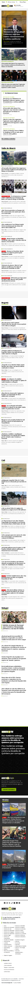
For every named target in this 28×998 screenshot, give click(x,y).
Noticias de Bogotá (7, 403)
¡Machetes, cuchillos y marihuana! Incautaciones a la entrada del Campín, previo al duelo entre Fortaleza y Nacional (13, 436)
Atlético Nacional (8, 946)
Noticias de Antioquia (7, 82)
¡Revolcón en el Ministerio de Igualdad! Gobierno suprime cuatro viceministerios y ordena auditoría (14, 34)
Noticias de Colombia (9, 26)
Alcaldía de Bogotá (19, 939)
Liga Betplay (7, 947)
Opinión (5, 949)
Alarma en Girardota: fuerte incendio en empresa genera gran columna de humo (12, 252)
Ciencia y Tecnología (20, 947)
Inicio (5, 925)
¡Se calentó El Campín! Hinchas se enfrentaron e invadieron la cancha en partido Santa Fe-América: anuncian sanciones (13, 648)
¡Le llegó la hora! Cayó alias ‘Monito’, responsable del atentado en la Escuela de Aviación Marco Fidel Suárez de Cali (13, 522)
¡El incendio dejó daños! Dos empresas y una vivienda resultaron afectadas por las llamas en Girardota (13, 65)
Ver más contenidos (9, 789)
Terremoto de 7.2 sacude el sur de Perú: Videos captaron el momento (13, 866)
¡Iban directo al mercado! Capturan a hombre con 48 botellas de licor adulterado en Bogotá (12, 394)
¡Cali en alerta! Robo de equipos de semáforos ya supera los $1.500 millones (13, 509)
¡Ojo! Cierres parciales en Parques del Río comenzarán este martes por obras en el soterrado (13, 211)
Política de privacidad (9, 969)
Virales (5, 800)
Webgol (4, 608)
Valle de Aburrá (8, 148)
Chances (17, 941)
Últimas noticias (11, 2)
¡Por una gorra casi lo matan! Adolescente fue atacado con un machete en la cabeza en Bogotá (13, 324)
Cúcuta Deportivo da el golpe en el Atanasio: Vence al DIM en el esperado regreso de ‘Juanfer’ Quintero (13, 658)
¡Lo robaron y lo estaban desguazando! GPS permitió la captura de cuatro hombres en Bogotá (13, 380)
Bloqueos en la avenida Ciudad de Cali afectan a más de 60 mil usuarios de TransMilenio (13, 421)
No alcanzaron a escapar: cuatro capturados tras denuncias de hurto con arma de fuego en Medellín (13, 197)
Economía (17, 942)
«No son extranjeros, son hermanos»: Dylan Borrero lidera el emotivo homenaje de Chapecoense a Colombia (13, 820)
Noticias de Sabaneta (9, 933)
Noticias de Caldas (19, 932)
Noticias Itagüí (7, 935)
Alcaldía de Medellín (8, 939)
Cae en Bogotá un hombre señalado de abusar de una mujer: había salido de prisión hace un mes (13, 407)
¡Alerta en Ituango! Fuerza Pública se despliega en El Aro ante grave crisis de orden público (13, 132)
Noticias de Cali (6, 559)
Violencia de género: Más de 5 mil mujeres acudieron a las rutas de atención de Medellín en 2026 (11, 266)
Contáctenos (7, 971)
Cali (3, 460)
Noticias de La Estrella (20, 933)
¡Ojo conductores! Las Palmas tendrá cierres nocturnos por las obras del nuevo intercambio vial (12, 226)
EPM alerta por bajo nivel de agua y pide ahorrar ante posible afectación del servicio (13, 279)
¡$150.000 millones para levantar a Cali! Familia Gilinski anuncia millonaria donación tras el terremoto (13, 549)
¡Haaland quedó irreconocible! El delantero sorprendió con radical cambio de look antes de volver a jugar (13, 637)
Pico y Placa (23, 2)
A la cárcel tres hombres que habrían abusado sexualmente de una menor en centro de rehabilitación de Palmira (13, 563)
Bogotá (4, 303)
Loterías (6, 942)
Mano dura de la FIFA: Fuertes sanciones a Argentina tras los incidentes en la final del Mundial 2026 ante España (13, 680)
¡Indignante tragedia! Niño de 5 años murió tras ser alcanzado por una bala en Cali (13, 481)
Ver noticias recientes (8, 138)
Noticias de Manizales (9, 930)
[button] (3, 2)
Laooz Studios (17, 982)
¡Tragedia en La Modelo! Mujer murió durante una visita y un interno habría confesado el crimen (12, 366)
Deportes (17, 944)
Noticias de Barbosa (20, 935)
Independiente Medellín (20, 946)
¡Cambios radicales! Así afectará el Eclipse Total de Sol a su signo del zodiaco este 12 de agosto (13, 887)
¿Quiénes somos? (8, 963)
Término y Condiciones (9, 967)
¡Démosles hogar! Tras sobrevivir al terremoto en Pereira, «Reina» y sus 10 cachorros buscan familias (11, 843)
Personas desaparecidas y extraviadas (19, 952)
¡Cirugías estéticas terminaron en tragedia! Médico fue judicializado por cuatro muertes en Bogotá (13, 352)
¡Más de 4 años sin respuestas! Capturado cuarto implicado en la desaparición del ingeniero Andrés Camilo (13, 85)
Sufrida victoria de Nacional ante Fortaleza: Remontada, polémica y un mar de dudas (13, 627)
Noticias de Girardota (7, 61)
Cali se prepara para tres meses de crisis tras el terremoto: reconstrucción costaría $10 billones (13, 536)
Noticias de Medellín (7, 263)
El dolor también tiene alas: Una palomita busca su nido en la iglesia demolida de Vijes (13, 577)
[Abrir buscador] (16, 2)
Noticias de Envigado (9, 932)
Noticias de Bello (19, 930)
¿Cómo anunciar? (8, 965)
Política (17, 949)
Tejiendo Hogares (8, 955)
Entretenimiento (7, 944)
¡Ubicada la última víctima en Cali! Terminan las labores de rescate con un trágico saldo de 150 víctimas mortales (12, 592)
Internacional (7, 941)
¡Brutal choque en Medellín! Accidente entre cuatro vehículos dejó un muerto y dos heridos (13, 240)
